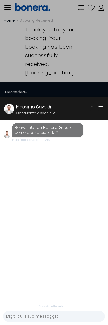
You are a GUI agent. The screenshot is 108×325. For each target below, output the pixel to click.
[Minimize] (100, 106)
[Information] (92, 106)
